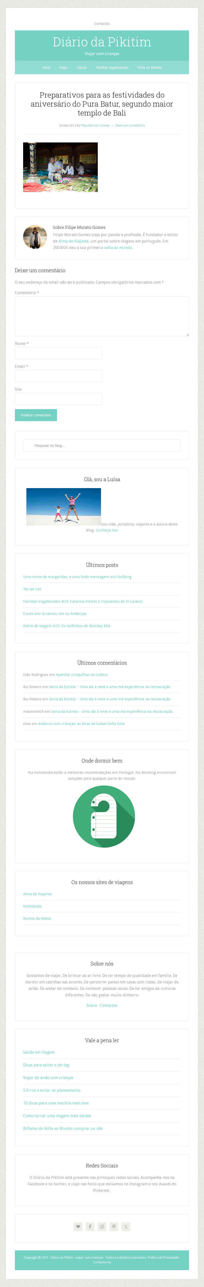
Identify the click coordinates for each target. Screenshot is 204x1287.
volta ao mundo (118, 247)
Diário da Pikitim (102, 41)
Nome (22, 343)
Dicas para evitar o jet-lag (46, 1065)
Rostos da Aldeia (37, 918)
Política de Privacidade (163, 1257)
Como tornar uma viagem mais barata (57, 1115)
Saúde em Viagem (39, 1052)
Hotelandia (32, 906)
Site (18, 389)
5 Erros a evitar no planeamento (51, 1090)
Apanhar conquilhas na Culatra (82, 674)
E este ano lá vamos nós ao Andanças (55, 613)
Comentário (27, 292)
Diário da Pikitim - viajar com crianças (77, 1257)
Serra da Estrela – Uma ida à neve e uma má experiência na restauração (109, 687)
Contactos (108, 1005)
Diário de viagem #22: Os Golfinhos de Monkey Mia (66, 626)
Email (21, 366)
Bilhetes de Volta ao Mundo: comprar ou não (63, 1128)
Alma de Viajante (73, 241)
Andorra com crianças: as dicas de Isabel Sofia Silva (81, 723)
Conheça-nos (107, 530)
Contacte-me (102, 1262)
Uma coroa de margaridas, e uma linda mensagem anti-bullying (77, 577)
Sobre (92, 1005)
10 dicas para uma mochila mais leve (56, 1103)
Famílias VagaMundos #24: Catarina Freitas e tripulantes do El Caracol (83, 601)
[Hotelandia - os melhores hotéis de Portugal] (104, 846)
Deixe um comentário (130, 125)
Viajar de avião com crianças (48, 1077)
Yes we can (32, 589)
